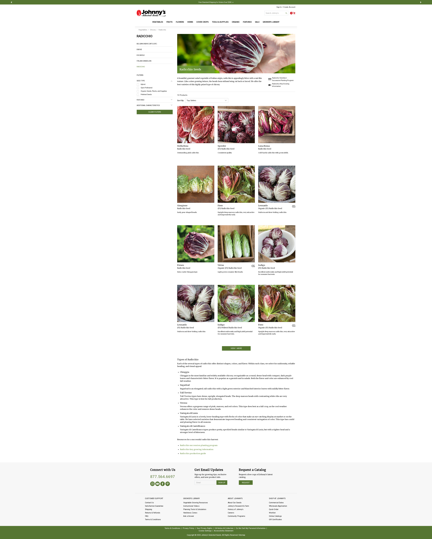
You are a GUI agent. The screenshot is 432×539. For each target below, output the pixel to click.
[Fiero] (236, 184)
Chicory (153, 30)
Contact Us (149, 503)
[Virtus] (236, 243)
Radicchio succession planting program (198, 445)
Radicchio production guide (193, 453)
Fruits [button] (169, 22)
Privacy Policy (188, 528)
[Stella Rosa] (195, 124)
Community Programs (236, 516)
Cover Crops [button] (202, 22)
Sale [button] (257, 22)
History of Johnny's (235, 509)
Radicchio (162, 30)
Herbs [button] (190, 22)
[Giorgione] (195, 184)
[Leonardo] (276, 184)
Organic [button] (236, 22)
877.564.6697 (162, 476)
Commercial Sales (276, 503)
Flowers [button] (180, 22)
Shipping (148, 509)
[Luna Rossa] (276, 124)
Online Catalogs (275, 516)
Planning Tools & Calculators (194, 509)
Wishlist (272, 513)
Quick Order (273, 509)
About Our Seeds (235, 503)
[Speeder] (236, 124)
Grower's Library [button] (271, 22)
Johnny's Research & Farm (238, 506)
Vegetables (142, 30)
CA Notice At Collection (224, 528)
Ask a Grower (188, 516)
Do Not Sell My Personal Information (251, 528)
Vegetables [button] (157, 22)
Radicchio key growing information (196, 449)
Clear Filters (154, 112)
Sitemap (241, 535)
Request (246, 483)
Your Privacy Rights (204, 528)
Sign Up (221, 483)
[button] (11, 2)
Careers (231, 513)
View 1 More (236, 348)
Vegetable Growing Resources (195, 503)
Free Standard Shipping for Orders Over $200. (215, 2)
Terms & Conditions (153, 519)
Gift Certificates (275, 519)
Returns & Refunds (152, 513)
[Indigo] (276, 243)
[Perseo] (195, 243)
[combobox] (276, 13)
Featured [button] (247, 22)
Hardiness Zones (190, 513)
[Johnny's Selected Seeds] (151, 13)
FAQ (146, 516)
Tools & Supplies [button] (220, 22)
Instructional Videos (191, 506)
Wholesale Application (278, 506)
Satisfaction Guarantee (154, 506)
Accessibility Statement (223, 531)
